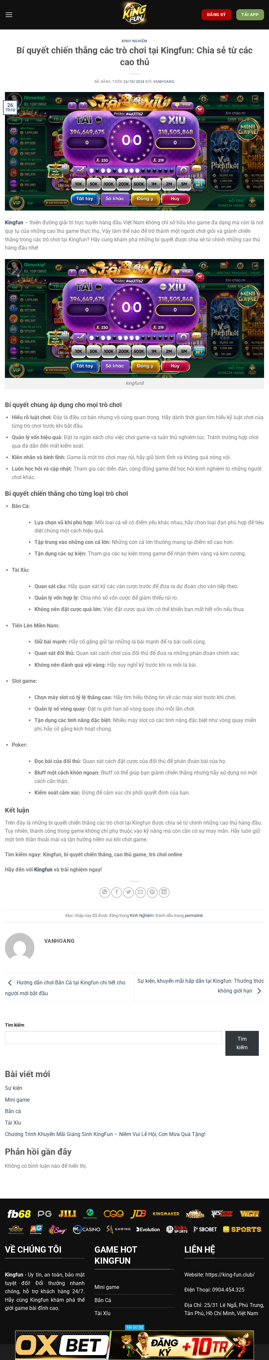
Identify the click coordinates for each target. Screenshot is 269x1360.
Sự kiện (13, 1088)
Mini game (17, 1100)
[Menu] (9, 15)
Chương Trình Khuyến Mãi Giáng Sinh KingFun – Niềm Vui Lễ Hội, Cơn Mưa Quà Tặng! (105, 1134)
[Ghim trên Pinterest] (152, 892)
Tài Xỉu (13, 1123)
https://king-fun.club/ (230, 1275)
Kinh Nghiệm (134, 41)
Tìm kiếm (14, 1025)
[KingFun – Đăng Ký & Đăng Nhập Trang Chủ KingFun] (134, 14)
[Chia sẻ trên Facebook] (116, 892)
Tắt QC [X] (134, 1327)
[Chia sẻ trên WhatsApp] (104, 892)
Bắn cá (13, 1111)
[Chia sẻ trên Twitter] (128, 892)
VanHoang (164, 82)
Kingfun (43, 869)
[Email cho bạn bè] (140, 892)
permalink (194, 915)
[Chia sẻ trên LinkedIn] (164, 892)
